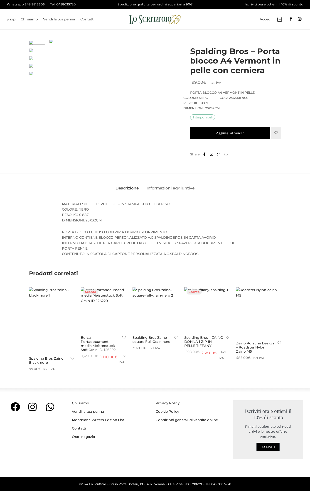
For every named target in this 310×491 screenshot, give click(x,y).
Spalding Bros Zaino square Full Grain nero (151, 339)
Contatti (87, 19)
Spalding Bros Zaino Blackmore (46, 360)
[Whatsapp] (218, 154)
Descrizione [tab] (127, 188)
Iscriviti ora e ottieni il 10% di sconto (274, 4)
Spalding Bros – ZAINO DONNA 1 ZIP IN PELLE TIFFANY (203, 341)
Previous (54, 101)
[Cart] (279, 19)
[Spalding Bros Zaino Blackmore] (51, 320)
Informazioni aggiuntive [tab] (170, 188)
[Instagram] (299, 19)
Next (168, 101)
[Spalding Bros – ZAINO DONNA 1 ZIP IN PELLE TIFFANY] (206, 309)
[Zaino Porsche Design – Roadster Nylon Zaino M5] (258, 312)
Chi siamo (29, 19)
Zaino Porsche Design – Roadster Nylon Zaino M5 (255, 347)
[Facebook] (291, 19)
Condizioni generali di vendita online (187, 420)
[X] (211, 154)
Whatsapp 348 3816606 (26, 4)
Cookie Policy (167, 411)
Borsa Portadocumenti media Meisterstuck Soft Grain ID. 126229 (98, 343)
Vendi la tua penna (59, 19)
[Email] (226, 154)
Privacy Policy (168, 403)
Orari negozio (83, 437)
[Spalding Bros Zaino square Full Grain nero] (155, 309)
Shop (11, 19)
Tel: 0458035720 (63, 4)
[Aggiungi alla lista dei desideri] (276, 133)
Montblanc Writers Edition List (98, 420)
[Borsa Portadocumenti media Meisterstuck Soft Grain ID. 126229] (103, 309)
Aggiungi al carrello (230, 133)
